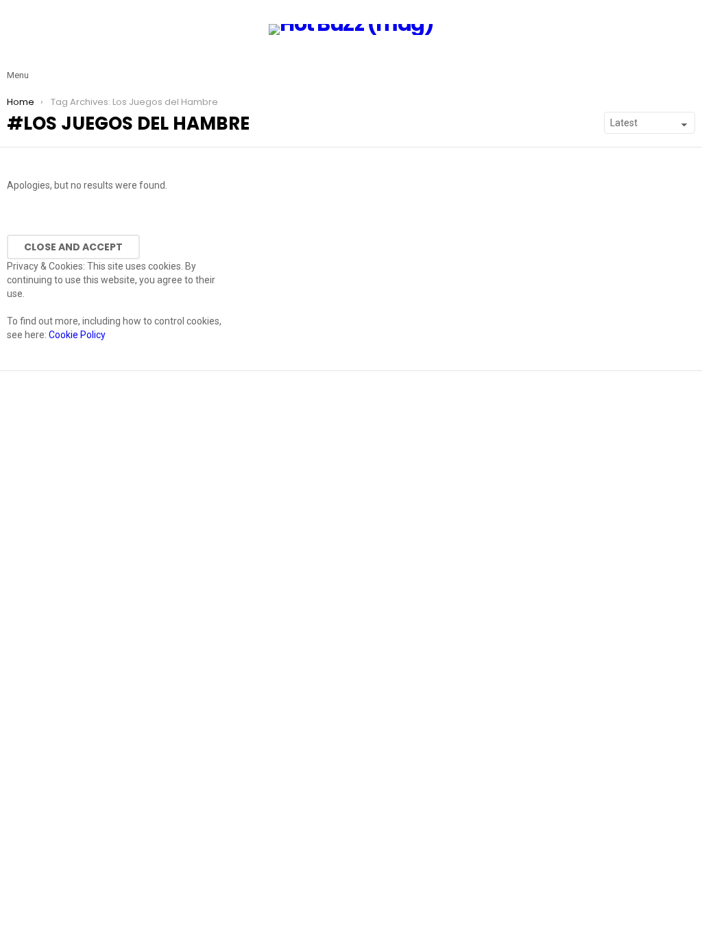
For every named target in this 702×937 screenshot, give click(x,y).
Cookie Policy (77, 334)
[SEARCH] (687, 64)
